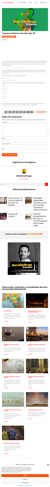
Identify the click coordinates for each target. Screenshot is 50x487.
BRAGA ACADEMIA (22, 2)
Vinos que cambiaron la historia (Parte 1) (36, 377)
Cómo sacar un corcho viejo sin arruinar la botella (15, 201)
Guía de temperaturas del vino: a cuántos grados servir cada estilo (40, 220)
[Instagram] (3, 37)
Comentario (5, 122)
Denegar (25, 479)
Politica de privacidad (28, 485)
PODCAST (30, 2)
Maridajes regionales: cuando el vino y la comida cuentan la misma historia (40, 204)
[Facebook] (5, 37)
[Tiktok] (15, 37)
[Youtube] (13, 37)
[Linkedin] (10, 37)
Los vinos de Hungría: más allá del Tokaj (36, 345)
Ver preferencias (25, 482)
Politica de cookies (21, 485)
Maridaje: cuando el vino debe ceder (11, 345)
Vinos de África (8, 311)
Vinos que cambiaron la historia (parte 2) (12, 377)
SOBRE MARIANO (43, 2)
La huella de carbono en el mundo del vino (12, 410)
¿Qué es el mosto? (13, 215)
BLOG (36, 2)
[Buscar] (46, 184)
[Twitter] (8, 37)
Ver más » (6, 321)
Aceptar (25, 475)
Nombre (4, 138)
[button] (48, 464)
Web (3, 148)
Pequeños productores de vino (12, 443)
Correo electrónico (6, 143)
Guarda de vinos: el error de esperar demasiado (35, 311)
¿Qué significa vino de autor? (35, 409)
